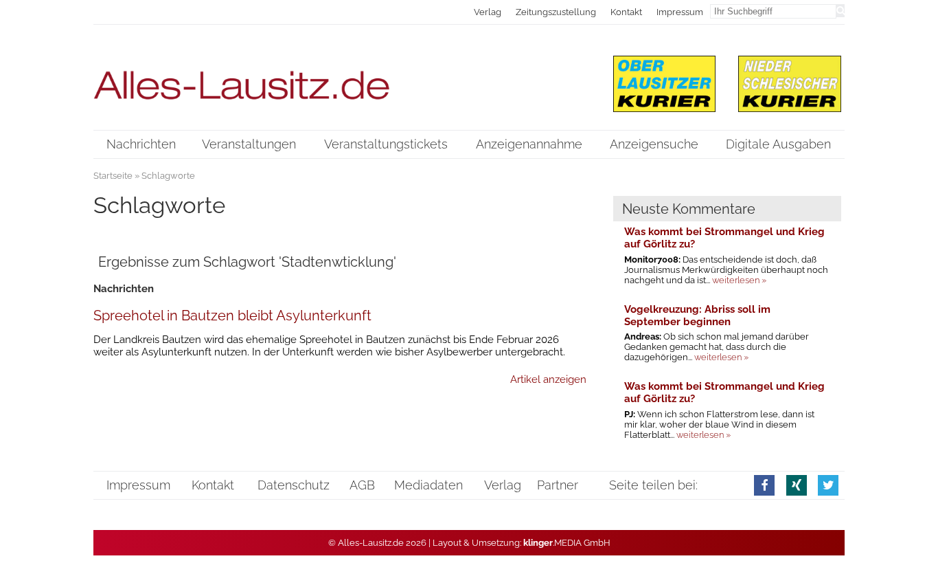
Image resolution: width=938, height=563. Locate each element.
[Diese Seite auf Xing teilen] (796, 485)
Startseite (113, 175)
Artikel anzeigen (548, 379)
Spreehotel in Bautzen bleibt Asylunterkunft (232, 315)
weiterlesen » (739, 280)
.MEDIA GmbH (566, 543)
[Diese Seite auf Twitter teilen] (828, 485)
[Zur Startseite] (340, 77)
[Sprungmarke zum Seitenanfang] (917, 524)
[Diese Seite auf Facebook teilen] (764, 485)
